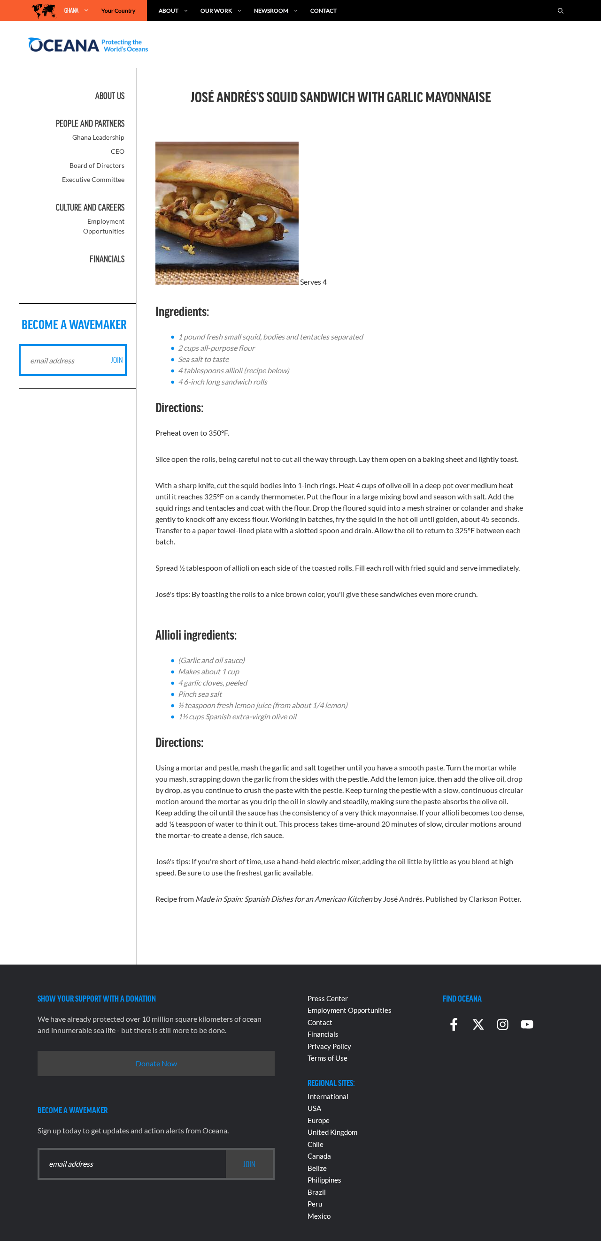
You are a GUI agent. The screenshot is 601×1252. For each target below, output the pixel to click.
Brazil (317, 1192)
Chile (316, 1144)
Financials (107, 259)
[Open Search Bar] (560, 10)
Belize (317, 1168)
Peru (315, 1203)
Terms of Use (327, 1058)
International (328, 1096)
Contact (323, 10)
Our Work (216, 10)
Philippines (324, 1180)
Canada (319, 1156)
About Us (109, 95)
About (168, 10)
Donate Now (156, 1063)
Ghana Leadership (98, 137)
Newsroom (271, 10)
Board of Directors (96, 165)
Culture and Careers (90, 207)
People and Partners (90, 123)
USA (314, 1108)
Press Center (328, 998)
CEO (117, 151)
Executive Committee (93, 179)
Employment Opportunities (350, 1010)
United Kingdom (332, 1132)
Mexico (319, 1216)
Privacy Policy (329, 1046)
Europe (319, 1120)
